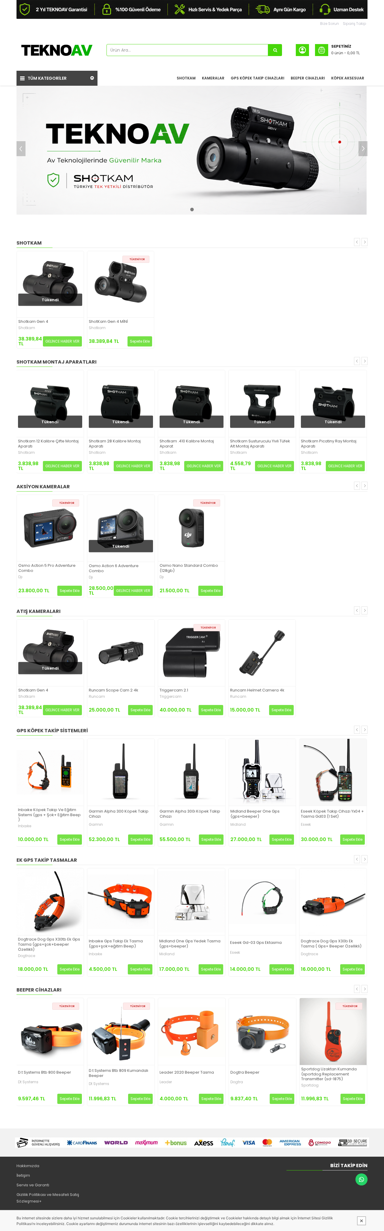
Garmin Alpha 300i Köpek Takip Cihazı (119, 814)
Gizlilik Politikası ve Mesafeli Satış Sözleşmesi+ (47, 1198)
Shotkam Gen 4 (33, 321)
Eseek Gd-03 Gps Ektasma (185, 942)
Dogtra (166, 1082)
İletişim (23, 1175)
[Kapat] (361, 1220)
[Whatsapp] (362, 1179)
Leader (95, 1082)
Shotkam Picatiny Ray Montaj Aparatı (258, 444)
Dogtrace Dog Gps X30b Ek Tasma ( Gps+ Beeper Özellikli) (260, 944)
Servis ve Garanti (32, 1185)
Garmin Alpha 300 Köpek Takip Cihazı (48, 814)
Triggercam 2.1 (174, 690)
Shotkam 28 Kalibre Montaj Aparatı (44, 444)
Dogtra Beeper (174, 1072)
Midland (167, 824)
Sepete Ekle (140, 341)
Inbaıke (24, 954)
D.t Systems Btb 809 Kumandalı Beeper (47, 1073)
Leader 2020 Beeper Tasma (116, 1072)
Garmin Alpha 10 (316, 813)
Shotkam (26, 328)
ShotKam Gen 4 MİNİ (108, 321)
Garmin (25, 824)
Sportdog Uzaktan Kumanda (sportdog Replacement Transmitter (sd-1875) (258, 1074)
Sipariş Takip (354, 23)
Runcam (97, 696)
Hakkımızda (27, 1166)
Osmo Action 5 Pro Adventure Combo (47, 568)
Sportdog (239, 1085)
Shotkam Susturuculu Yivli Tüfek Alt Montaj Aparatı (189, 444)
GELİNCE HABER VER (62, 341)
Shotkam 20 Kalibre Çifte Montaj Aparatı (332, 444)
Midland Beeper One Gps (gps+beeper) (184, 814)
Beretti (306, 1084)
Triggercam (171, 696)
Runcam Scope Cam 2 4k (113, 690)
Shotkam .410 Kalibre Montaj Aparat (116, 444)
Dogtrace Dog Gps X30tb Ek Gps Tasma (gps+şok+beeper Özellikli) (332, 944)
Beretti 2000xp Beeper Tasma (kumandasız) (330, 1073)
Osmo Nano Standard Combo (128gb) (189, 568)
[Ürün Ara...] (275, 50)
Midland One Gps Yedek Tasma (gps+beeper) (119, 944)
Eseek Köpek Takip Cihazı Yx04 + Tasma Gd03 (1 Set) (261, 814)
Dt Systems (28, 1084)
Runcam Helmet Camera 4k (257, 690)
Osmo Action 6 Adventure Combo (114, 568)
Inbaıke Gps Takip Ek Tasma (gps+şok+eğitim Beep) (45, 944)
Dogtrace (238, 954)
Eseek (235, 824)
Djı (20, 577)
